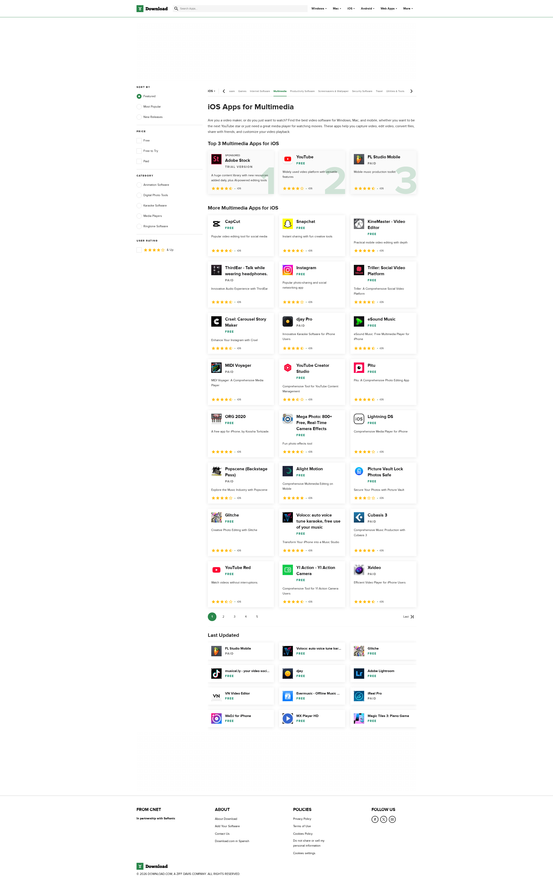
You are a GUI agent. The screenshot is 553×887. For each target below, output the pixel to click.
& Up (170, 250)
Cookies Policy (303, 834)
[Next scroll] (411, 91)
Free (146, 140)
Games (242, 91)
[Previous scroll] (224, 91)
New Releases (153, 117)
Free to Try (150, 151)
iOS (349, 8)
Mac (336, 8)
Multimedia (280, 91)
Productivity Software (302, 91)
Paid (146, 161)
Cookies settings (304, 853)
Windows (317, 8)
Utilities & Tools (395, 91)
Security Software (362, 91)
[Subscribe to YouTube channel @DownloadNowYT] (392, 819)
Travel (379, 91)
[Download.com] (152, 8)
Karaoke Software (155, 205)
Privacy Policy (302, 819)
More (406, 8)
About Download (226, 819)
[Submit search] (176, 8)
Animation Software (156, 185)
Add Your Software (227, 826)
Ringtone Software (155, 226)
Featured (149, 96)
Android (366, 8)
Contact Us (222, 834)
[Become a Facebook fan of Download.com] (375, 819)
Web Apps (388, 8)
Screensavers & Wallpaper (333, 91)
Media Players (152, 216)
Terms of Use (302, 826)
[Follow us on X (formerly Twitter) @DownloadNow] (383, 819)
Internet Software (260, 91)
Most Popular (152, 106)
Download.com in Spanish (232, 841)
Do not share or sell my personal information (308, 843)
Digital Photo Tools (155, 195)
